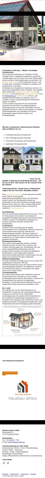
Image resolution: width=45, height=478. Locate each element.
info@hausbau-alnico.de (16, 442)
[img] (22, 6)
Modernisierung (10, 96)
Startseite (5, 474)
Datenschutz (14, 474)
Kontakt (33, 474)
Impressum (25, 474)
